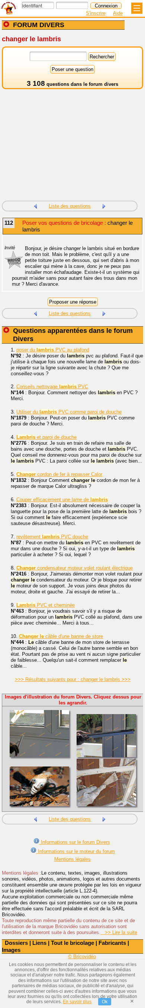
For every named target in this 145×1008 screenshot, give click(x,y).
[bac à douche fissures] (35, 205)
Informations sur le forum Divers (74, 842)
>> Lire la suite (118, 932)
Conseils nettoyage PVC (52, 386)
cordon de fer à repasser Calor (59, 474)
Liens (39, 943)
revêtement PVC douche (52, 536)
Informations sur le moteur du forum (75, 851)
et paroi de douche (46, 437)
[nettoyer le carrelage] (104, 205)
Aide (118, 13)
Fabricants (112, 943)
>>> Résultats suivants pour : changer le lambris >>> (72, 679)
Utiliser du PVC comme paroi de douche (69, 412)
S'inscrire (96, 13)
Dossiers (16, 943)
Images (11, 950)
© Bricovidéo (82, 956)
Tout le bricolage (72, 943)
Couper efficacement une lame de (62, 499)
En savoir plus (77, 1001)
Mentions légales (72, 859)
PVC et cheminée (45, 605)
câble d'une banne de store (61, 636)
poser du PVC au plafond (52, 350)
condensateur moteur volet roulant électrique (74, 568)
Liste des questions (70, 206)
